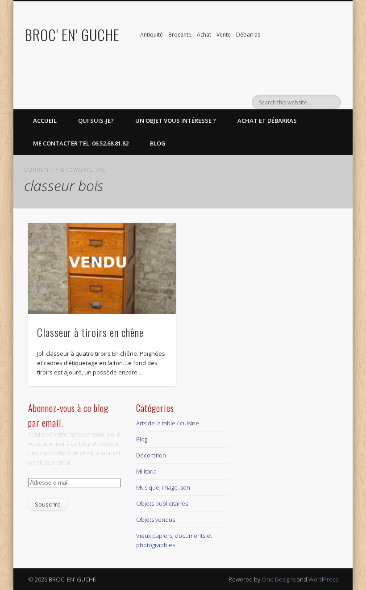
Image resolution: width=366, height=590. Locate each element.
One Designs (278, 579)
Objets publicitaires (162, 503)
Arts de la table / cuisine (167, 423)
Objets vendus (155, 519)
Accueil (45, 120)
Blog (158, 143)
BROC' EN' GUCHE (72, 34)
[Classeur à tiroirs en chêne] (102, 268)
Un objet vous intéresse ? (175, 120)
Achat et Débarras (267, 120)
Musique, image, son (163, 487)
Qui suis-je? (96, 120)
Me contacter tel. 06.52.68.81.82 (81, 143)
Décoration (151, 455)
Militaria (146, 471)
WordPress (323, 579)
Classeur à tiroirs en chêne (90, 332)
